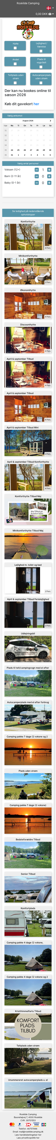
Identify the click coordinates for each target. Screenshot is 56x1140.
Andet (16, 59)
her (36, 104)
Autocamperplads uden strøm (41, 77)
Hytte (16, 43)
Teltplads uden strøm (16, 77)
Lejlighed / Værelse (41, 45)
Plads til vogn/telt (41, 61)
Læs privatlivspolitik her (28, 1138)
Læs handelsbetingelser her (28, 1135)
